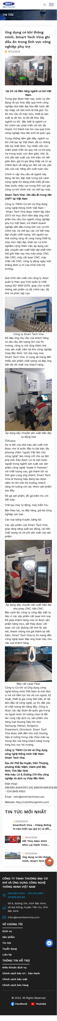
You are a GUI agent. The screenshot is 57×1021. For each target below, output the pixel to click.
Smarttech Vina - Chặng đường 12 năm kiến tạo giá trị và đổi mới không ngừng (32, 828)
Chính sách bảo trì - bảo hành (21, 973)
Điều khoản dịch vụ (14, 967)
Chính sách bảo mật (14, 979)
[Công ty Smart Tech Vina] (28, 314)
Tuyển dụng (9, 948)
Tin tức (6, 942)
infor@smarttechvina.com (29, 796)
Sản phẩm (8, 937)
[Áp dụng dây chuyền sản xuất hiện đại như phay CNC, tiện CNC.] (28, 571)
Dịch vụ (7, 931)
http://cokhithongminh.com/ (32, 802)
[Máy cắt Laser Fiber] (28, 664)
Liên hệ (7, 954)
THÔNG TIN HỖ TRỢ (16, 960)
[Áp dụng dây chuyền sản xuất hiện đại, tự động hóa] (28, 399)
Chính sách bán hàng (15, 985)
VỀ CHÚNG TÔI (12, 924)
